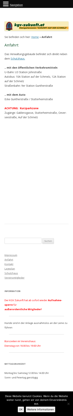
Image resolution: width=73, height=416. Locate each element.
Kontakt (8, 264)
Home (35, 37)
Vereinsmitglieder (14, 277)
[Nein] (68, 404)
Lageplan (9, 268)
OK (21, 409)
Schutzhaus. (18, 58)
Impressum (10, 255)
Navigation (16, 5)
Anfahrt (8, 259)
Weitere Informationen (40, 409)
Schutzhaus (11, 273)
